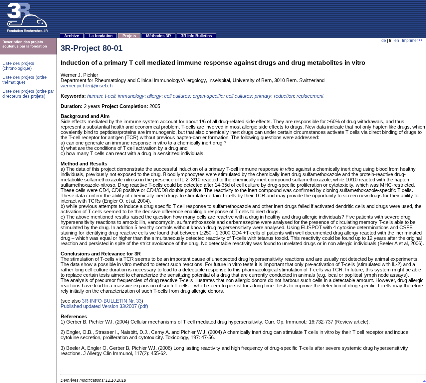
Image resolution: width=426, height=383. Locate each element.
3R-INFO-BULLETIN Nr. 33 (111, 301)
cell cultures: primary (248, 96)
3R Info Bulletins (196, 36)
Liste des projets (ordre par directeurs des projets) (28, 94)
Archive (71, 36)
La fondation (100, 36)
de (383, 40)
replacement (310, 96)
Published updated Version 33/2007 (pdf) (104, 306)
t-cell (110, 96)
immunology (131, 96)
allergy (154, 96)
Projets (129, 36)
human (94, 96)
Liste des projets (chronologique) (18, 66)
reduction (284, 96)
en (396, 40)
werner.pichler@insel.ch (86, 85)
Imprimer (410, 40)
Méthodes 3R (158, 36)
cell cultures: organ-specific (193, 96)
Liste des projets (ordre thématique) (24, 80)
